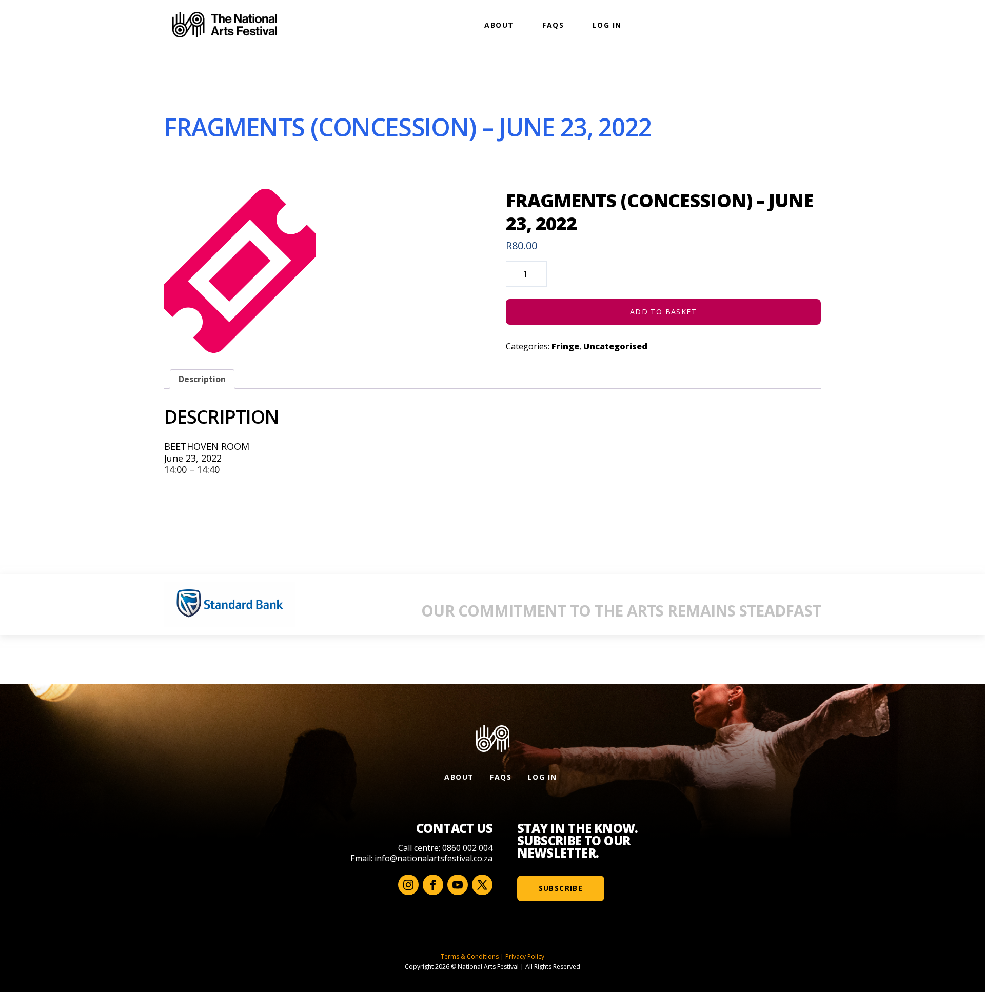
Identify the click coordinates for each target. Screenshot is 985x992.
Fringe (565, 346)
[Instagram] (408, 885)
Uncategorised (615, 346)
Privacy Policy (524, 956)
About (499, 25)
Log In (607, 25)
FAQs (553, 25)
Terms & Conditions (470, 956)
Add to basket (663, 311)
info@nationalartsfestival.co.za (434, 858)
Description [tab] (202, 379)
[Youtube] (457, 885)
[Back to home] (224, 24)
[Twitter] (482, 885)
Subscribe (561, 888)
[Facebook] (433, 885)
